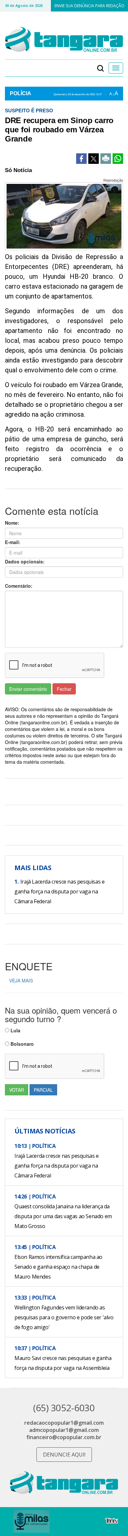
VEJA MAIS (21, 980)
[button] (100, 68)
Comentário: (18, 585)
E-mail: (12, 542)
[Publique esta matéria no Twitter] (93, 158)
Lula (14, 1030)
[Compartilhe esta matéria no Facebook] (81, 158)
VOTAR (16, 1089)
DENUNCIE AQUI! (64, 1454)
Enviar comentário (28, 689)
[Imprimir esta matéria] (105, 158)
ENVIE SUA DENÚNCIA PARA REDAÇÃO (89, 6)
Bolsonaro (21, 1044)
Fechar (64, 689)
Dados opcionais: (25, 561)
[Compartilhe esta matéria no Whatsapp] (118, 158)
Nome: (12, 522)
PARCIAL (43, 1089)
